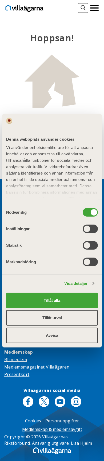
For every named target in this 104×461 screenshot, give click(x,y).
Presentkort (16, 374)
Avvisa (52, 335)
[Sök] (83, 8)
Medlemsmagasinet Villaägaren (36, 367)
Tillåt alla (52, 300)
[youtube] (60, 401)
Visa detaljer (75, 283)
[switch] (90, 228)
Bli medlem (15, 359)
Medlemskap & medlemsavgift (52, 429)
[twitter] (44, 401)
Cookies (33, 421)
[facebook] (28, 401)
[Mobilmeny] (94, 7)
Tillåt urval (52, 318)
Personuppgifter (62, 421)
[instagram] (76, 401)
